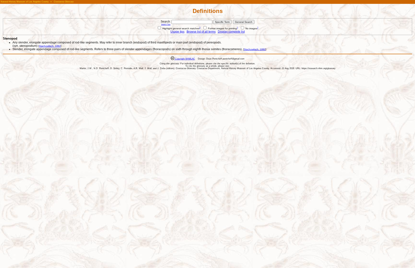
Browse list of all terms (201, 31)
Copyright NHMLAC (184, 59)
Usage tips (177, 31)
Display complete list (231, 31)
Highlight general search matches (180, 28)
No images (251, 28)
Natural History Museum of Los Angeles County (25, 1)
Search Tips (166, 24)
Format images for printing (222, 28)
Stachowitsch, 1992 (50, 46)
